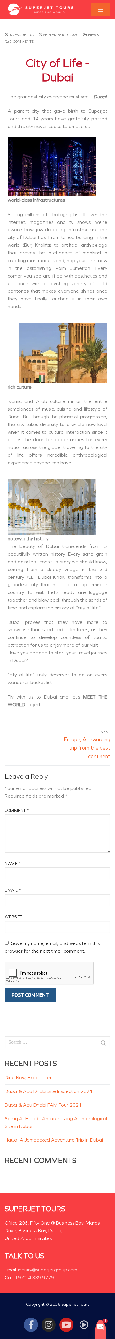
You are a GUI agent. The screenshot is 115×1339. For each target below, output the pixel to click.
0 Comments (21, 41)
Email (13, 890)
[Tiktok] (84, 1325)
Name (12, 863)
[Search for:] (57, 1043)
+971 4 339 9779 (34, 1277)
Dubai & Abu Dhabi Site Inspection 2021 (48, 1091)
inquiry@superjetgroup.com (47, 1270)
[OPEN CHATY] (100, 1327)
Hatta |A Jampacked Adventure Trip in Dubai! (54, 1140)
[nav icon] (100, 10)
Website (13, 916)
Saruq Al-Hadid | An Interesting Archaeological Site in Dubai (56, 1122)
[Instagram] (49, 1325)
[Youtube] (66, 1325)
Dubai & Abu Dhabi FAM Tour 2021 (43, 1105)
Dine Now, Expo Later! (29, 1077)
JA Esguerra (21, 35)
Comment (17, 810)
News (93, 35)
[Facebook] (31, 1325)
